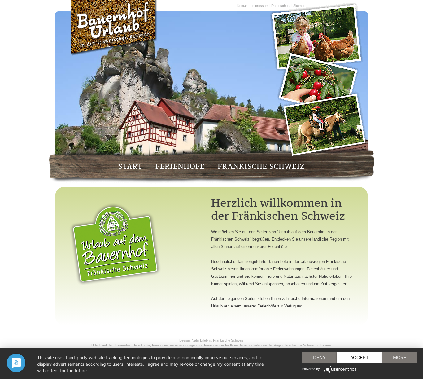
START (130, 166)
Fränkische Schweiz (228, 340)
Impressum (259, 5)
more (399, 357)
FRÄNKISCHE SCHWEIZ (261, 166)
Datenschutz (280, 5)
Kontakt (243, 5)
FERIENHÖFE (180, 166)
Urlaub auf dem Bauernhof (111, 345)
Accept (359, 357)
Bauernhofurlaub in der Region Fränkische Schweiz (277, 345)
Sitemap (299, 5)
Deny (319, 357)
